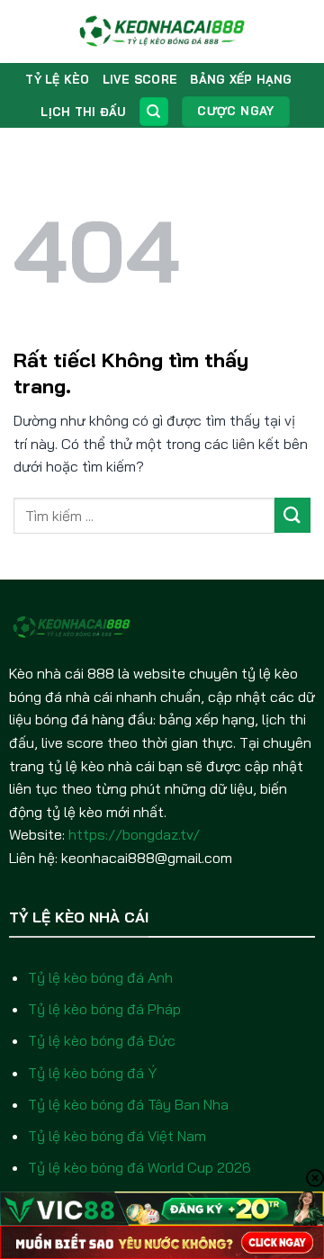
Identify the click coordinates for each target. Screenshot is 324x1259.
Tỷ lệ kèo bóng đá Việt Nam (117, 1136)
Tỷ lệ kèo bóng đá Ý (92, 1073)
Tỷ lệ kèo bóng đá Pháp (104, 1009)
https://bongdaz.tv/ (134, 834)
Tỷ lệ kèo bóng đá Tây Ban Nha (128, 1104)
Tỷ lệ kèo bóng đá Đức (102, 1040)
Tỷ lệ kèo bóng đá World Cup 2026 (139, 1167)
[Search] (154, 112)
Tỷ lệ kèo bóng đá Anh (100, 977)
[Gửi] (292, 515)
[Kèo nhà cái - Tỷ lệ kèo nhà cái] (162, 31)
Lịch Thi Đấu (82, 111)
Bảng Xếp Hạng (241, 79)
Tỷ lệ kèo (57, 79)
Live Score (140, 79)
